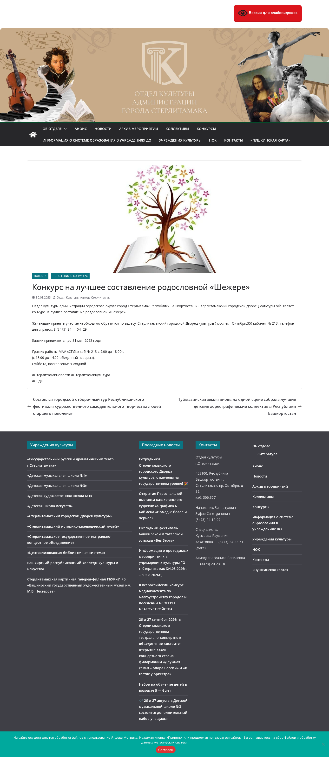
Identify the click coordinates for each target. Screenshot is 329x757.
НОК (213, 140)
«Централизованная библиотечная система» (66, 552)
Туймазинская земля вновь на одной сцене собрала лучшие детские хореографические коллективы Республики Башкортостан (237, 406)
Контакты (233, 140)
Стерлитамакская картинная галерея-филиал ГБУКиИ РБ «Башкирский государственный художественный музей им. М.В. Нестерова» (79, 585)
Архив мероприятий (138, 128)
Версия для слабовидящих (272, 13)
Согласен (165, 750)
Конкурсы (206, 128)
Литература (267, 454)
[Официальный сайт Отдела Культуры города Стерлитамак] (164, 31)
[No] (323, 744)
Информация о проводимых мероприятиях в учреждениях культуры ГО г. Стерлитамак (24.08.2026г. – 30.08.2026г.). (163, 562)
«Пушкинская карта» (270, 140)
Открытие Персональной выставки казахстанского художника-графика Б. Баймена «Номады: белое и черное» (163, 505)
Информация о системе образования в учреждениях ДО (97, 140)
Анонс (81, 128)
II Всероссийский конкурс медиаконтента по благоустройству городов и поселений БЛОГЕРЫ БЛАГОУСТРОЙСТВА (163, 597)
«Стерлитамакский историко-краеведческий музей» (73, 526)
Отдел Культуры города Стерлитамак (83, 297)
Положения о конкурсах (70, 276)
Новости (103, 128)
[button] (64, 128)
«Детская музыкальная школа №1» (57, 475)
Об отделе (52, 128)
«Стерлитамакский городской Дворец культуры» (69, 516)
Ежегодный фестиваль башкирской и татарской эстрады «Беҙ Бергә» (161, 534)
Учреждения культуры (180, 140)
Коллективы (177, 128)
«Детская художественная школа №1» (59, 495)
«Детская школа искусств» (50, 506)
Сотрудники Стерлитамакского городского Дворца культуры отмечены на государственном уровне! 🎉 (163, 471)
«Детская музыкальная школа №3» (57, 485)
